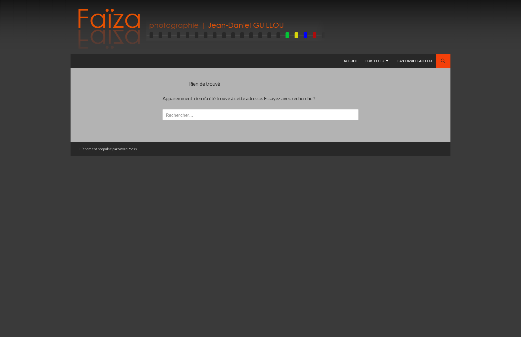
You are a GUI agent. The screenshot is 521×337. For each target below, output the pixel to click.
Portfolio (374, 61)
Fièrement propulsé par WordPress (108, 149)
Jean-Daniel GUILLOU (414, 61)
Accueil (351, 61)
